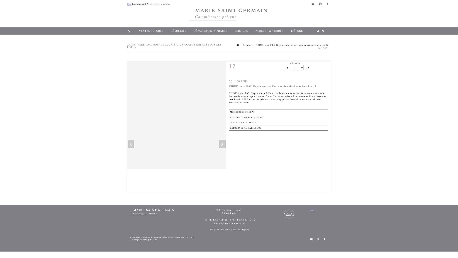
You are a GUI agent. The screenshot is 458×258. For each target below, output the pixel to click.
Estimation (138, 4)
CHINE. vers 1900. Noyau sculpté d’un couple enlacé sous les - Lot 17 (291, 45)
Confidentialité (223, 229)
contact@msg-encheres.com (229, 223)
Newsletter (153, 4)
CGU (211, 229)
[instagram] (320, 4)
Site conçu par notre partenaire (143, 240)
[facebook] (327, 4)
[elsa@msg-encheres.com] (313, 4)
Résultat (247, 45)
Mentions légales (240, 229)
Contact (165, 4)
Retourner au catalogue (245, 128)
